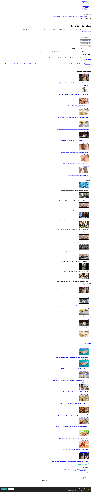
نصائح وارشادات (82, 469)
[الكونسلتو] (84, 465)
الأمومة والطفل (83, 470)
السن (90, 37)
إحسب (89, 46)
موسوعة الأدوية (72, 470)
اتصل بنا (81, 475)
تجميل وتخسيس (69, 469)
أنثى (88, 36)
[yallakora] (80, 485)
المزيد (90, 346)
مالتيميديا (77, 470)
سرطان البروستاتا (81, 16)
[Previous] (90, 66)
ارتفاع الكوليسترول (73, 16)
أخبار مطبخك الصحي (84, 348)
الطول (89, 40)
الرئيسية (87, 20)
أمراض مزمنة (76, 469)
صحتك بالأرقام (87, 59)
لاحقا (11, 489)
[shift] (74, 485)
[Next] (89, 66)
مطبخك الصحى (87, 343)
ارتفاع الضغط (88, 16)
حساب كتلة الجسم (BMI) (83, 23)
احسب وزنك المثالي (86, 31)
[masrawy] (86, 485)
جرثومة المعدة (55, 16)
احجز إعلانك (83, 476)
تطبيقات (87, 22)
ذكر (88, 34)
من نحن (84, 475)
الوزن (90, 43)
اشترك (4, 489)
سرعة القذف (60, 16)
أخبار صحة (64, 469)
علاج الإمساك (66, 16)
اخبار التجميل (86, 73)
